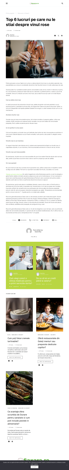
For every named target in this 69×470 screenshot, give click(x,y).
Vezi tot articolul (15, 357)
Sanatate (16, 286)
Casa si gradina (12, 408)
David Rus (12, 35)
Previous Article (16, 244)
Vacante (53, 334)
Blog (10, 286)
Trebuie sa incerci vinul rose (14, 174)
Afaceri (38, 284)
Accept (34, 466)
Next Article (54, 244)
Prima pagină (10, 13)
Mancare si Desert (23, 13)
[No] (67, 465)
